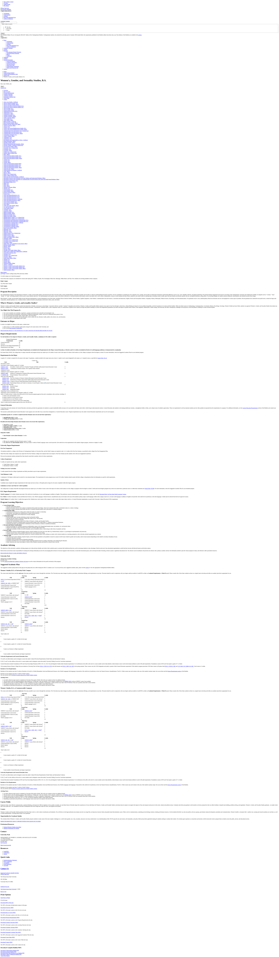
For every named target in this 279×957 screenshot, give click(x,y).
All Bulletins (6, 13)
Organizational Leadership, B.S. (10, 225)
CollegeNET (6, 852)
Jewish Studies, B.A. (8, 189)
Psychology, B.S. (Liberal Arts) (10, 241)
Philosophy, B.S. (7, 230)
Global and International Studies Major (12, 163)
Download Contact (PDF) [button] (6, 942)
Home (4, 40)
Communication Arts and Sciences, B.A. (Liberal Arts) (16, 130)
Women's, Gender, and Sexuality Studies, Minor (14, 268)
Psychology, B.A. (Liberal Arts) (10, 239)
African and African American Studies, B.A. (13, 106)
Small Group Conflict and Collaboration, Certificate (15, 251)
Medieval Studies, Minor (9, 213)
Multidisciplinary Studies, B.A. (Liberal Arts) (13, 218)
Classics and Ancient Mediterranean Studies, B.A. (14, 128)
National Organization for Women (11, 828)
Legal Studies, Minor (8, 208)
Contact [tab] (5, 99)
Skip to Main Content (8, 1)
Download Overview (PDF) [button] (7, 907)
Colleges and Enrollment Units (10, 74)
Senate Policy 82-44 (102, 358)
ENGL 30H (172, 666)
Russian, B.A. (6, 247)
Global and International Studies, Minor (12, 167)
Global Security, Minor (8, 169)
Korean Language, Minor (9, 192)
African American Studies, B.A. (10, 103)
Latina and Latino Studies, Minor (11, 205)
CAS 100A (180, 666)
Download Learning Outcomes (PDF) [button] (9, 922)
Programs (5, 50)
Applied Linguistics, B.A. (9, 115)
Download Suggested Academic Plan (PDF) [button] (11, 932)
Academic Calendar (8, 48)
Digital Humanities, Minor (9, 141)
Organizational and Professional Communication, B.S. (15, 221)
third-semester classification (15, 328)
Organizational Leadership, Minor (11, 226)
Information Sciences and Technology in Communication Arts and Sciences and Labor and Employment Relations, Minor (31, 179)
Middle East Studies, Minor (9, 216)
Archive (5, 69)
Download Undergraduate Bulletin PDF (10, 950)
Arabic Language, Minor (9, 117)
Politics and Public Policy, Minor (11, 237)
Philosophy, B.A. (7, 229)
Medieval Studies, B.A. (8, 212)
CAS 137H (49, 666)
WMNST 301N (4, 367)
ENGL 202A (28, 615)
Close (5, 955)
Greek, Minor (6, 171)
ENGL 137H (43, 666)
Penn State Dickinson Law (9, 17)
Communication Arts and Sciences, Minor (13, 133)
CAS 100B (185, 666)
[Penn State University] (5, 8)
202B (32, 615)
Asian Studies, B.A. (8, 119)
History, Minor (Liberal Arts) (10, 175)
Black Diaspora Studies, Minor (10, 123)
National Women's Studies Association (12, 827)
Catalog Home (6, 4)
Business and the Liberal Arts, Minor (11, 124)
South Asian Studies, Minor (9, 258)
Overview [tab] (5, 90)
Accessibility (6, 862)
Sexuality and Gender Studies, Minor (11, 250)
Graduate (5, 16)
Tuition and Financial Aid (12, 67)
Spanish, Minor (7, 262)
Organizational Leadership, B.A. (10, 224)
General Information (8, 60)
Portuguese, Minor (7, 238)
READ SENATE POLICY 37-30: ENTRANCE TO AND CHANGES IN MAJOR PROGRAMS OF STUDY (26, 330)
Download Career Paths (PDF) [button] (8, 937)
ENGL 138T (66, 666)
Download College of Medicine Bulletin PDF (11, 954)
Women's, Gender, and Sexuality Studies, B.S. (14, 267)
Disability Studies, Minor (9, 142)
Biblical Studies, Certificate (9, 121)
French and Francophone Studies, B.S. (12, 157)
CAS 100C (191, 666)
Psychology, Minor (7, 242)
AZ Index (5, 3)
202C (36, 615)
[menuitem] (140, 13)
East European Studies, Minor (10, 146)
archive (140, 35)
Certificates (9, 56)
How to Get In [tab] (6, 91)
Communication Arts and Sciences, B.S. (12, 132)
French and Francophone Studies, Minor (12, 158)
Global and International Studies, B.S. (12, 166)
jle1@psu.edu (4, 842)
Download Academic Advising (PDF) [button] (9, 927)
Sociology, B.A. (7, 254)
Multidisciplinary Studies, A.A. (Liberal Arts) (13, 217)
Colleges (5, 58)
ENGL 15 (3, 579)
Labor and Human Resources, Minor (11, 200)
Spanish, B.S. (6, 260)
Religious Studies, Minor (9, 245)
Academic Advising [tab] (8, 95)
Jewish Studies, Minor (8, 191)
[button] (4, 272)
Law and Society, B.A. (8, 207)
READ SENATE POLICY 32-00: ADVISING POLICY (14, 553)
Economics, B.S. (7, 149)
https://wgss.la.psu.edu (6, 845)
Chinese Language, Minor (9, 125)
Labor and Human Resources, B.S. (11, 197)
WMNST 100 (5, 379)
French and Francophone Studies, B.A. (12, 155)
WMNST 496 (5, 389)
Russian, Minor (7, 249)
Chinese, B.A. (6, 127)
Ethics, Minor (6, 154)
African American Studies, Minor (11, 104)
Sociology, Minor (7, 256)
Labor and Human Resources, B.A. (11, 196)
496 (12, 624)
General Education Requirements (250, 408)
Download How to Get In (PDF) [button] (8, 912)
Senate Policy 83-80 (149, 488)
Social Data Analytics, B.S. (9, 252)
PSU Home (6, 5)
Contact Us (5, 869)
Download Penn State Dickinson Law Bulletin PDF (12, 953)
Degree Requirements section (174, 671)
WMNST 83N (5, 378)
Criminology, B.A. (7, 137)
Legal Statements (7, 864)
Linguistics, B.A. (7, 209)
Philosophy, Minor (7, 231)
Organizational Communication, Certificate (13, 222)
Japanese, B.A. (6, 188)
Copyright (5, 865)
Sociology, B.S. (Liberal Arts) (10, 255)
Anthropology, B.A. (8, 112)
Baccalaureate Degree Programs (13, 52)
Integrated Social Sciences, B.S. (10, 180)
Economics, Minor (7, 150)
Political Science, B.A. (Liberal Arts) (11, 233)
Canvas (5, 854)
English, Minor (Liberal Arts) (10, 153)
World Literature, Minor (8, 269)
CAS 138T (71, 666)
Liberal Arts (6, 75)
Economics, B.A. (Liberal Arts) (10, 148)
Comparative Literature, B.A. (10, 134)
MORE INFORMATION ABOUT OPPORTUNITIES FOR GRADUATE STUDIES (21, 821)
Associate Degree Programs (12, 53)
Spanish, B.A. (6, 259)
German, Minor (7, 162)
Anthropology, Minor (8, 113)
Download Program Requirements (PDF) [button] (10, 917)
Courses (5, 49)
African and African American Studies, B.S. (13, 107)
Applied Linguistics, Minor (9, 116)
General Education (10, 63)
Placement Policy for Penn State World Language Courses (112, 494)
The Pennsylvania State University (8, 889)
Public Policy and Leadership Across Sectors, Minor (15, 243)
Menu (2, 86)
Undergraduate (6, 14)
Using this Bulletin (10, 61)
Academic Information (11, 62)
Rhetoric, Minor (7, 246)
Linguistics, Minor (7, 210)
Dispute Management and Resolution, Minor (13, 144)
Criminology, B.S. (7, 138)
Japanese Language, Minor (9, 187)
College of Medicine (8, 18)
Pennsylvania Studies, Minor (10, 228)
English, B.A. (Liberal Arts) (9, 151)
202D (40, 615)
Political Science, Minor (8, 235)
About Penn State (10, 65)
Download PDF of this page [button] (7, 902)
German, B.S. (6, 161)
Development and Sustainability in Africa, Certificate (15, 140)
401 (10, 610)
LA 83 (2, 581)
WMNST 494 (5, 386)
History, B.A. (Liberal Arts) (9, 174)
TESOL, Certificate (7, 264)
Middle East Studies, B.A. (9, 214)
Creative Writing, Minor (8, 136)
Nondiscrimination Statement (10, 860)
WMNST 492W (4, 368)
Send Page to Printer (5, 897)
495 (9, 624)
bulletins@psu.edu (5, 886)
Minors (8, 54)
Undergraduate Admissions (12, 66)
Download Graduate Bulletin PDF (8, 951)
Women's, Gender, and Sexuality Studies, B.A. (14, 266)
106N (9, 583)
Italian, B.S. (6, 184)
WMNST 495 (5, 387)
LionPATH (6, 851)
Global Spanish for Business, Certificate (12, 170)
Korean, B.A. (6, 193)
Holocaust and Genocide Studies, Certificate (13, 176)
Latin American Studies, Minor (10, 203)
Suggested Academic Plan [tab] (9, 97)
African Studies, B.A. (8, 108)
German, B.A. (6, 159)
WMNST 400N (4, 373)
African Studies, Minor (8, 110)
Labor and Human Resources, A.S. (11, 195)
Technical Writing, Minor (9, 263)
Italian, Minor (6, 186)
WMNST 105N (6, 381)
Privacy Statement (7, 861)
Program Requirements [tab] (8, 93)
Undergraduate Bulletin (8, 73)
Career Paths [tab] (6, 98)
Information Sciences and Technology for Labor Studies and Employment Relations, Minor (24, 178)
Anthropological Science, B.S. (10, 111)
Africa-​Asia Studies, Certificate (10, 102)
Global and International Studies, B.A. (12, 165)
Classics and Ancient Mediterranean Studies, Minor (15, 129)
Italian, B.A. (6, 183)
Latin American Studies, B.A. (10, 201)
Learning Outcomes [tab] (8, 94)
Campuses (5, 57)
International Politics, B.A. (9, 182)
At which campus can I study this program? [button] (10, 276)
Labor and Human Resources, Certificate (12, 199)
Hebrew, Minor (7, 172)
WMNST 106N (6, 383)
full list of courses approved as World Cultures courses (24, 675)
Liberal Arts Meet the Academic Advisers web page (16, 561)
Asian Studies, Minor (8, 120)
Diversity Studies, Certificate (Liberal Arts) (13, 145)
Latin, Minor (6, 204)
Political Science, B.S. (8, 234)
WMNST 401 (5, 375)
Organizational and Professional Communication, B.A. (16, 220)
